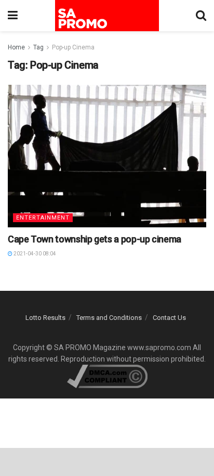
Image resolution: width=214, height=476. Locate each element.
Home (16, 47)
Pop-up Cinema (73, 47)
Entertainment (43, 217)
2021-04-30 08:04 (34, 253)
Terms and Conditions (109, 317)
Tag (38, 47)
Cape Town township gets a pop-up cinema (94, 239)
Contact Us (169, 317)
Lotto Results (45, 317)
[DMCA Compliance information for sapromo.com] (107, 376)
